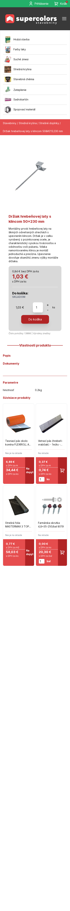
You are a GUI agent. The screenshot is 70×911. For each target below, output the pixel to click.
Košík (63, 3)
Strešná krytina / (28, 123)
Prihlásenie (41, 3)
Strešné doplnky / (50, 123)
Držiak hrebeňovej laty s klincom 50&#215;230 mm (33, 131)
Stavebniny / (10, 123)
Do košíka (35, 319)
